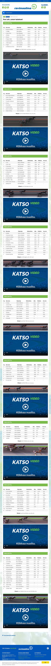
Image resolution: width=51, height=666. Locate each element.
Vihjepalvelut (9, 12)
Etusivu (3, 0)
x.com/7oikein (21, 659)
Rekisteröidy (39, 0)
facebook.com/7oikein (22, 656)
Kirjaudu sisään (46, 0)
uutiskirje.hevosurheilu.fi (39, 656)
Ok (45, 662)
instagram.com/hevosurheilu (24, 657)
